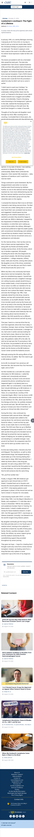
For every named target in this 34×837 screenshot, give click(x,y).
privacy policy (6, 576)
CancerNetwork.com (17, 780)
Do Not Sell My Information (17, 791)
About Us (17, 772)
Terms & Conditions (17, 787)
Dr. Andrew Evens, (9, 724)
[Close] (31, 121)
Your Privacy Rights (17, 795)
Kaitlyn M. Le (7, 691)
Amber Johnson (8, 757)
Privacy (17, 789)
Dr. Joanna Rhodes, (19, 724)
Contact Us (17, 778)
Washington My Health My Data (17, 793)
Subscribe (25, 572)
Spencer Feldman (8, 624)
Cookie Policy (27, 153)
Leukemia (4, 585)
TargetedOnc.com (17, 782)
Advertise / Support (17, 774)
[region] (17, 143)
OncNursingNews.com (17, 786)
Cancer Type (15, 7)
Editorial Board (17, 776)
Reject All (11, 161)
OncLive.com (17, 784)
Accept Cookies (23, 161)
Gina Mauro (28, 724)
